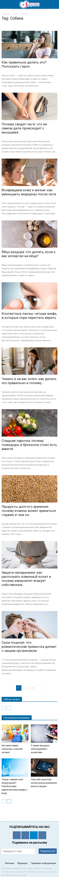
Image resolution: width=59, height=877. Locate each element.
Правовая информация (43, 863)
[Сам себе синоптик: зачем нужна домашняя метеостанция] (44, 767)
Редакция (22, 863)
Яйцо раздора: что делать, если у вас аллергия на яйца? (28, 254)
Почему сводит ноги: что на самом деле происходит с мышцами (24, 128)
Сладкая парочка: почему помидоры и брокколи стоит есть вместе (29, 445)
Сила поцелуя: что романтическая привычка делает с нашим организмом (29, 647)
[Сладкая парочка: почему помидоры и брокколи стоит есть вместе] (29, 423)
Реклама (9, 863)
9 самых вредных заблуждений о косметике (40, 749)
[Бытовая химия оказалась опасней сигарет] (15, 733)
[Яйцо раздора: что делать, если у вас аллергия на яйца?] (29, 234)
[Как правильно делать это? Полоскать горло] (29, 44)
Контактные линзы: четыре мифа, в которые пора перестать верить (29, 316)
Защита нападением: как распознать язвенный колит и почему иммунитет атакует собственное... (26, 579)
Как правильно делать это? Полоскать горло (24, 64)
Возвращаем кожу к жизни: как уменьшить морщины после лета (29, 192)
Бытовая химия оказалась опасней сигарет (12, 749)
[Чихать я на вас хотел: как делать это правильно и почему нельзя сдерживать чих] (29, 361)
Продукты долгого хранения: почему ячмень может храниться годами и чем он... (29, 511)
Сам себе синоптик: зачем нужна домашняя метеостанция (44, 783)
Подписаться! (47, 851)
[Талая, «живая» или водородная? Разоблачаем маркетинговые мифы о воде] (15, 767)
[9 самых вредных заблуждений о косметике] (44, 733)
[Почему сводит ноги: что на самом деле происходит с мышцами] (29, 106)
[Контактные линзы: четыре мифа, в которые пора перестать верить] (29, 296)
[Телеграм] (34, 835)
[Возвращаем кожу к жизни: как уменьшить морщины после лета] (29, 172)
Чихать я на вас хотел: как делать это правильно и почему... (29, 381)
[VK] (25, 835)
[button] (54, 4)
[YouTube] (42, 835)
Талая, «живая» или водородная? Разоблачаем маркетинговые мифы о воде (14, 786)
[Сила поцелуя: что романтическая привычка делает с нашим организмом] (29, 624)
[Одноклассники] (17, 835)
